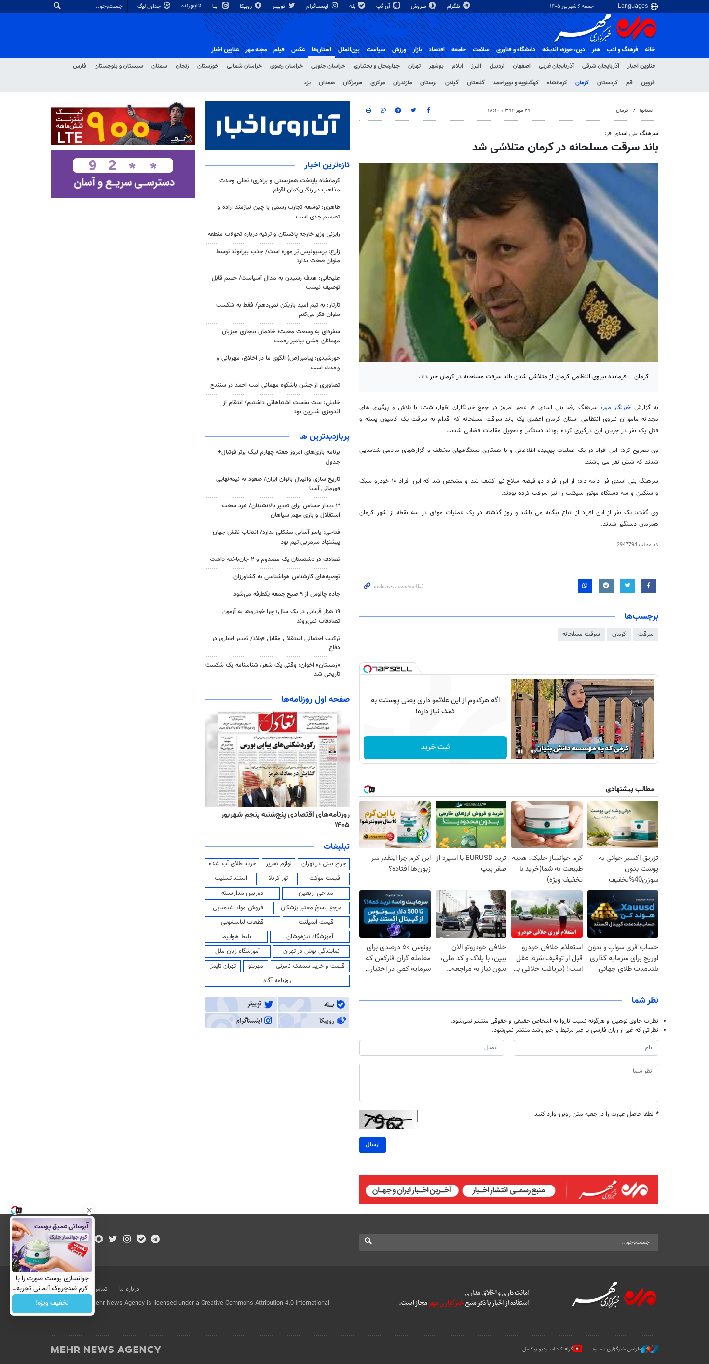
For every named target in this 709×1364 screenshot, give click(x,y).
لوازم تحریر (279, 864)
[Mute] (534, 751)
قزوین (648, 83)
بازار (417, 50)
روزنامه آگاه (277, 980)
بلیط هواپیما (236, 936)
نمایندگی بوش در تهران (311, 951)
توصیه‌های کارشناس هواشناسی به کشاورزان (286, 577)
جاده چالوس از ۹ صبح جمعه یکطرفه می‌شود (286, 594)
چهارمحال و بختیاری (377, 66)
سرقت (646, 634)
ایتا (216, 6)
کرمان (582, 83)
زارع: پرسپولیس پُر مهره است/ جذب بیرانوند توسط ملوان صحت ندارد (278, 256)
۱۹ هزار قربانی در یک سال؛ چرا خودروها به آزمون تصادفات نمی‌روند (281, 616)
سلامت (481, 50)
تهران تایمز (223, 966)
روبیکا (246, 6)
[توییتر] (113, 1240)
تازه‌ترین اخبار (327, 165)
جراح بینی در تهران (323, 864)
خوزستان (207, 66)
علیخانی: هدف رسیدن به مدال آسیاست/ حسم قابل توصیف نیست (276, 282)
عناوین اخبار (641, 66)
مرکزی (377, 83)
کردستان (607, 83)
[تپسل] (367, 669)
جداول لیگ (149, 6)
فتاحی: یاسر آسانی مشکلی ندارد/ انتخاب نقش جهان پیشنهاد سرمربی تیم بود (276, 537)
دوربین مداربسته (242, 893)
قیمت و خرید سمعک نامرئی (310, 966)
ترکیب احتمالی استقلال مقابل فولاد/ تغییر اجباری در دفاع (276, 643)
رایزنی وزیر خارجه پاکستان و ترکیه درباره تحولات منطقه (274, 234)
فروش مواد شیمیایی (238, 908)
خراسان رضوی (286, 66)
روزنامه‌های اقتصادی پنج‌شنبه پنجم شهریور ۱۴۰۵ (285, 820)
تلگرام (454, 6)
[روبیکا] (99, 1240)
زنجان (182, 66)
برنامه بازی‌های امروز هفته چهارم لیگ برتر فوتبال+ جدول (279, 457)
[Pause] (520, 751)
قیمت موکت (324, 878)
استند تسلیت (231, 878)
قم (629, 83)
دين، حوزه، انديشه (563, 50)
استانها (647, 111)
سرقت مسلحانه (581, 634)
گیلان (452, 83)
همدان (327, 83)
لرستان (428, 83)
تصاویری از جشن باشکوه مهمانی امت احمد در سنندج (275, 385)
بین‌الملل (349, 50)
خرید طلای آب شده (232, 864)
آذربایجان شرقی (600, 66)
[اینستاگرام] (127, 1240)
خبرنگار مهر (616, 407)
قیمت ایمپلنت (316, 922)
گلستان (476, 83)
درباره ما (129, 1289)
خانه (650, 50)
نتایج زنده (192, 6)
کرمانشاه (557, 83)
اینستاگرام (318, 6)
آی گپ (384, 6)
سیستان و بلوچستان (119, 66)
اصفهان (522, 66)
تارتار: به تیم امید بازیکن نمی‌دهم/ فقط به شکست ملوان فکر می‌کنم (278, 309)
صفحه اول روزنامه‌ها (315, 700)
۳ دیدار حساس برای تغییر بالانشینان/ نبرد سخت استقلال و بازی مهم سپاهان (281, 510)
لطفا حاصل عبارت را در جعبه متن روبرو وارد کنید (596, 1114)
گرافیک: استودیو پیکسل (547, 1349)
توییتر (279, 6)
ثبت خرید (435, 747)
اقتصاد (437, 50)
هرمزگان (352, 83)
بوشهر (436, 66)
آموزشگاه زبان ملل (237, 951)
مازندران (402, 83)
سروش (419, 6)
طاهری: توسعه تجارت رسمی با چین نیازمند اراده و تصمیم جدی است (279, 212)
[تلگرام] (155, 1240)
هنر (596, 50)
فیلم (279, 50)
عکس (298, 50)
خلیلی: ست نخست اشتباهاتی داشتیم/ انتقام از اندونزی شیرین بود (281, 407)
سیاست (376, 50)
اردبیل (497, 66)
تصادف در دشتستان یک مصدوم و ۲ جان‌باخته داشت (275, 559)
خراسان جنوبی (328, 66)
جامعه (458, 50)
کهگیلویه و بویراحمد (516, 83)
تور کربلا (278, 878)
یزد (307, 83)
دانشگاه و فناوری (515, 50)
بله (353, 6)
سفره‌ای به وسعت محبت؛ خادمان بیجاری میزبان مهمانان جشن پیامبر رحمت (281, 336)
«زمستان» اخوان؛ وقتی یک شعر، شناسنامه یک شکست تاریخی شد (272, 669)
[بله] (141, 1240)
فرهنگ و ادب (622, 50)
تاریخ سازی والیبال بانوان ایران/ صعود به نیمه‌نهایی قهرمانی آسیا (278, 484)
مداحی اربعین (316, 893)
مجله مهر (256, 50)
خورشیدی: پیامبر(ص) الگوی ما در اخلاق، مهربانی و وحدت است (278, 363)
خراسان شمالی (244, 66)
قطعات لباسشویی (242, 922)
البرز (476, 66)
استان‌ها (321, 50)
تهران (414, 66)
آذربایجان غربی (556, 66)
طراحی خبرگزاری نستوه (617, 1349)
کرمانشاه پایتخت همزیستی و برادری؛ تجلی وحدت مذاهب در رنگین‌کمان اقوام (279, 185)
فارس (79, 66)
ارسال (373, 1144)
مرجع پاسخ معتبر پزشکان (311, 908)
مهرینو (255, 966)
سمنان (159, 66)
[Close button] (89, 1210)
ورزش (399, 50)
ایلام (457, 66)
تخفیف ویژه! (52, 1303)
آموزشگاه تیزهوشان (309, 936)
